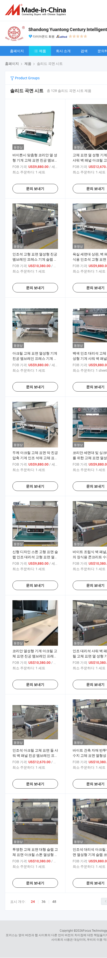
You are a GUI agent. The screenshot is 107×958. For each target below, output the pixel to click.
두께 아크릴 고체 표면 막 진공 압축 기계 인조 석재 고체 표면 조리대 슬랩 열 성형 (35, 457)
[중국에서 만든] (36, 10)
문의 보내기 (35, 189)
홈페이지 (17, 50)
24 (33, 902)
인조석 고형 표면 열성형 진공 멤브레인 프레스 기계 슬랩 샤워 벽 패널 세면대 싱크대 (34, 259)
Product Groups (27, 78)
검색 (84, 50)
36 (44, 901)
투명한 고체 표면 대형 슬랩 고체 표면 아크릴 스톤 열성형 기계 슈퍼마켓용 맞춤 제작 (35, 854)
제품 (42, 50)
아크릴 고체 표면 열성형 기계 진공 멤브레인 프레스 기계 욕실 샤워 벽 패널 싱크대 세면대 (35, 358)
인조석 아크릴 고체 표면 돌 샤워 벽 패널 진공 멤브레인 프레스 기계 (35, 755)
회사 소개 (63, 50)
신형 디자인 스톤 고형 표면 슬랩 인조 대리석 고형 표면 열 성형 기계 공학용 (35, 556)
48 (54, 901)
